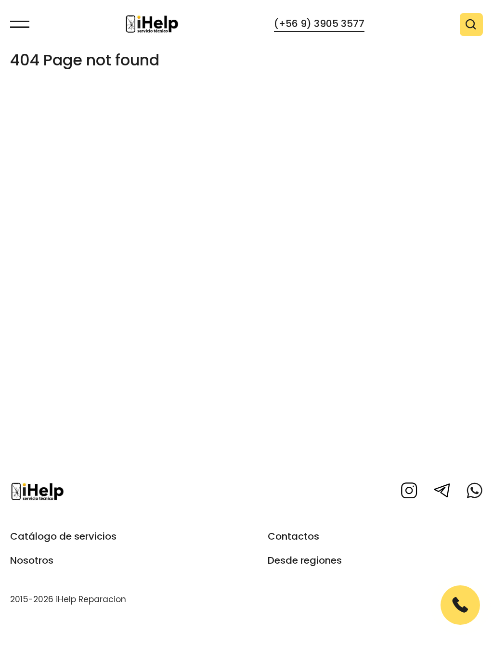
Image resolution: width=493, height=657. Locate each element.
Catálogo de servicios (63, 536)
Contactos (293, 536)
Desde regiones (305, 560)
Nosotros (31, 560)
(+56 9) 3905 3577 (319, 23)
